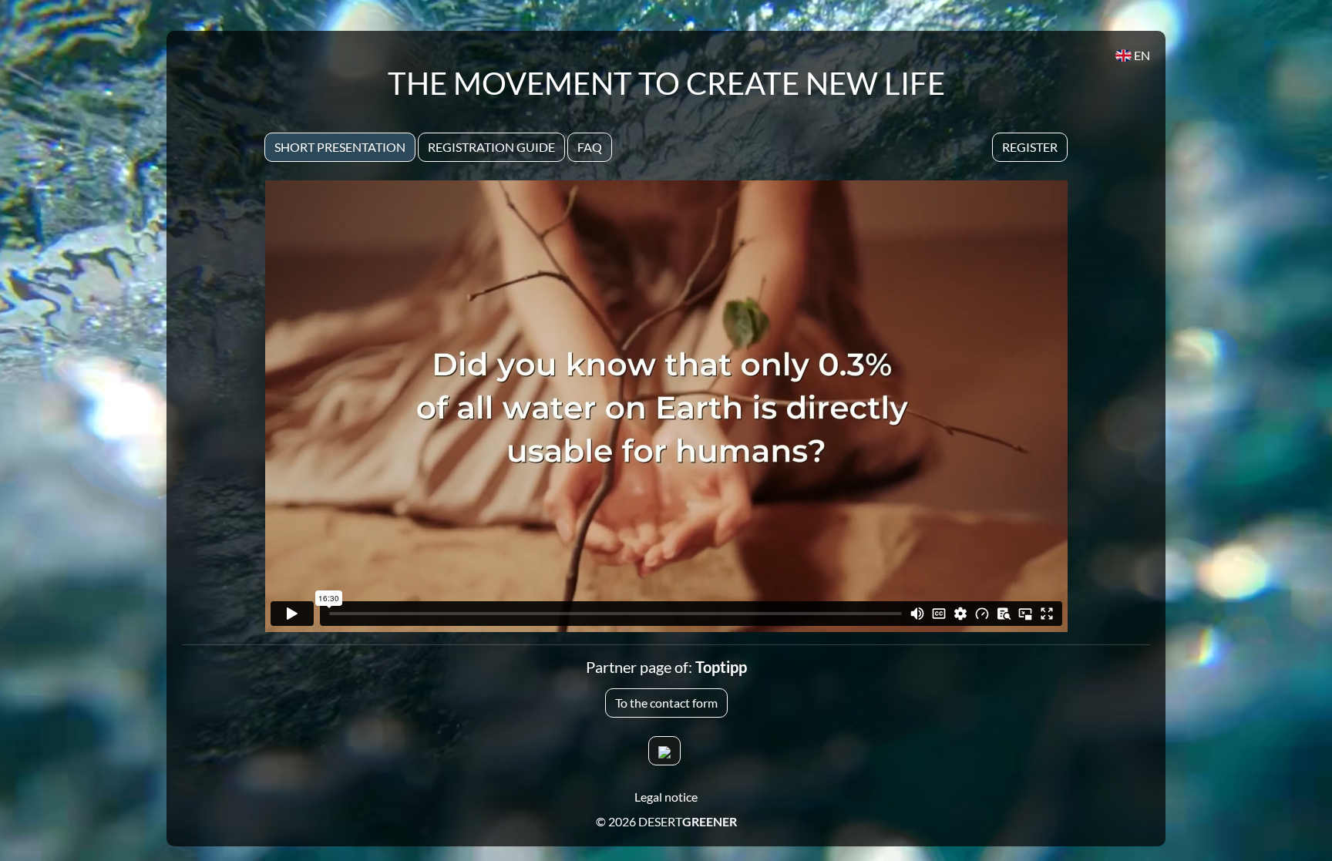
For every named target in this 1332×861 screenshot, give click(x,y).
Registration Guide (491, 147)
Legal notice (666, 796)
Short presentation (339, 147)
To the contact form (666, 702)
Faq (589, 147)
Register (1030, 147)
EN (1141, 55)
